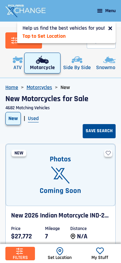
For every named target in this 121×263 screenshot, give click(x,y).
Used (33, 118)
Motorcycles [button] (39, 87)
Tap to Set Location (44, 36)
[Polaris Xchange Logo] (25, 11)
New (13, 118)
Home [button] (11, 87)
